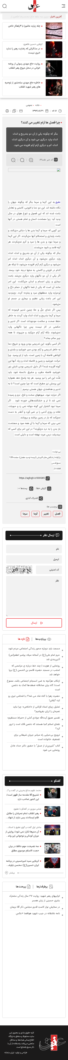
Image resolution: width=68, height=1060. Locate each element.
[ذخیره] (14, 111)
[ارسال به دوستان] (21, 111)
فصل (57, 514)
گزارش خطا (41, 488)
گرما (36, 514)
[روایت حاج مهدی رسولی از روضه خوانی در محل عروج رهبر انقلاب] (54, 68)
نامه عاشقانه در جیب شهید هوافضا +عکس (38, 913)
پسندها (24, 488)
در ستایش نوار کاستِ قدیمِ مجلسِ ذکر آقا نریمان (35, 907)
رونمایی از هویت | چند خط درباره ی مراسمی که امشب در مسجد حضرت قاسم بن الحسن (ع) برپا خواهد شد (34, 670)
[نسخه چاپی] (7, 111)
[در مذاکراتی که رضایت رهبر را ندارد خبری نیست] (54, 49)
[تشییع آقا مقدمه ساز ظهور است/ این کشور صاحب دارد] (52, 795)
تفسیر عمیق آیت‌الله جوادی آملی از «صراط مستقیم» (34, 718)
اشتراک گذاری (32, 498)
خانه (38, 105)
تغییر (46, 514)
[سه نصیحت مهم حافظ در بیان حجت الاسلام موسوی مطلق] (52, 848)
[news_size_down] (13, 160)
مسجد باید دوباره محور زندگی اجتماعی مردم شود (34, 649)
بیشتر (12, 873)
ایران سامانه (9, 1052)
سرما (25, 514)
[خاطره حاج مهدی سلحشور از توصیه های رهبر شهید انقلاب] (54, 87)
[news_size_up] (31, 160)
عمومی (29, 105)
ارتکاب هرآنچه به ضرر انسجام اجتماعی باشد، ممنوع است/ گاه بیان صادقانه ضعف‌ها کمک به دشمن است (33, 685)
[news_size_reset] (22, 160)
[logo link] (34, 6)
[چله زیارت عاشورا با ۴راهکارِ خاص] (54, 30)
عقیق (57, 202)
